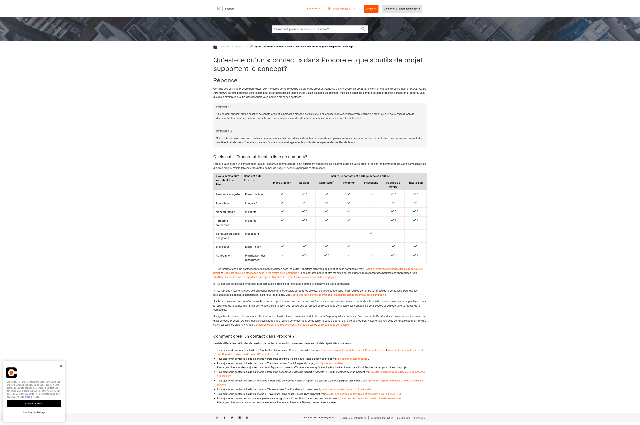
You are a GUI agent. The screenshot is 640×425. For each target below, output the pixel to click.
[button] (363, 28)
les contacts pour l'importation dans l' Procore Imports (353, 350)
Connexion (419, 418)
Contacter (371, 8)
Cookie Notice (32, 397)
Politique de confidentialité (353, 418)
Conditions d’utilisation (382, 418)
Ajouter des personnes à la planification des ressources (369, 398)
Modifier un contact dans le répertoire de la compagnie (304, 277)
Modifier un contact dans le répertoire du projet (240, 277)
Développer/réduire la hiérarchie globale (217, 47)
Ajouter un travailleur (332, 363)
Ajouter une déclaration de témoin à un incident (345, 389)
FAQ (241, 46)
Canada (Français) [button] (340, 8)
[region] (34, 391)
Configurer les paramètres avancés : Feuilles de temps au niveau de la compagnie (338, 294)
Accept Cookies (33, 403)
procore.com (314, 8)
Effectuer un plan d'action (353, 358)
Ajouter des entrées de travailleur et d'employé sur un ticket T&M (363, 393)
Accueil (225, 46)
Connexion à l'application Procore (402, 8)
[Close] (61, 365)
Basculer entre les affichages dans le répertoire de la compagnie (261, 273)
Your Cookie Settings (34, 412)
